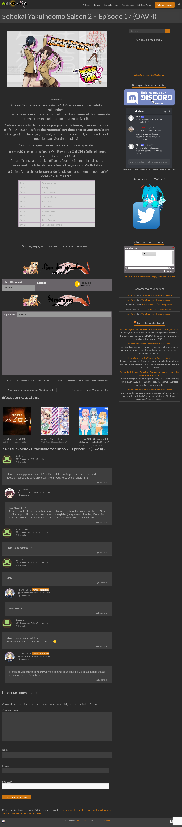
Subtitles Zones (144, 5)
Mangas (96, 5)
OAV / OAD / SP (52, 380)
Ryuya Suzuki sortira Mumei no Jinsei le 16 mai (149, 358)
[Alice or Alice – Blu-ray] (55, 408)
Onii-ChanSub (82, 821)
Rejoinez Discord (164, 5)
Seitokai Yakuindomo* (68, 380)
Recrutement (128, 5)
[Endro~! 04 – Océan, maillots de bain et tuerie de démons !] (93, 408)
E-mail (5, 766)
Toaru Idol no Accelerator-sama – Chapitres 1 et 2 (29, 390)
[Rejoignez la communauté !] (149, 90)
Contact (106, 821)
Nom (5, 749)
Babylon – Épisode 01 (14, 438)
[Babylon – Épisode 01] (17, 408)
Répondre (102, 482)
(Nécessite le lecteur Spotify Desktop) (149, 75)
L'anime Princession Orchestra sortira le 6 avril (149, 343)
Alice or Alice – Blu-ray (52, 438)
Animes (86, 5)
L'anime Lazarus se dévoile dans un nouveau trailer (149, 389)
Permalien (23, 462)
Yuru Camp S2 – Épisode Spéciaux (156, 295)
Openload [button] (9, 314)
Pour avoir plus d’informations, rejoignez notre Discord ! (149, 276)
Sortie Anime (83, 380)
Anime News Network (150, 323)
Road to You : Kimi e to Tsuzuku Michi (89, 390)
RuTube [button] (23, 314)
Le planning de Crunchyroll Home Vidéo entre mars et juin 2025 (149, 329)
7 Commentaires (101, 380)
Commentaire (10, 710)
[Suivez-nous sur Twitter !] (149, 185)
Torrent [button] (8, 287)
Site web (7, 781)
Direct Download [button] (13, 282)
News (42, 380)
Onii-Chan (10, 380)
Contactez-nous (111, 5)
